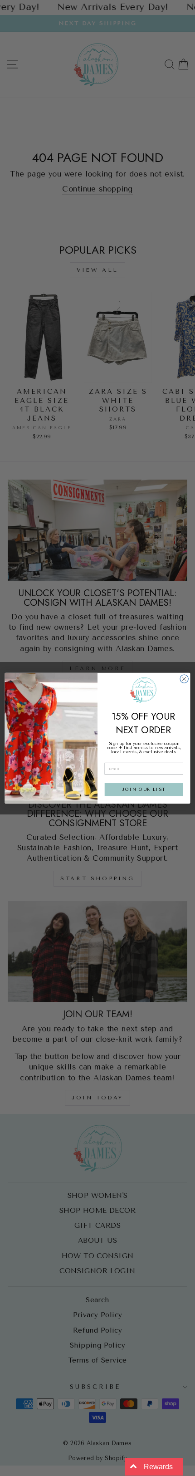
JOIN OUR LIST (144, 789)
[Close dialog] (184, 679)
